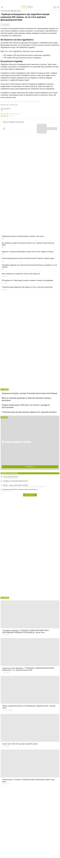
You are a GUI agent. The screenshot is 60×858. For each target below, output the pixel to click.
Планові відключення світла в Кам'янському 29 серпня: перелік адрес (28, 258)
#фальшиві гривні (5, 104)
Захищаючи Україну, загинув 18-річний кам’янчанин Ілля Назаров (29, 393)
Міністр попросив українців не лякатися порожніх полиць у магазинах (26, 399)
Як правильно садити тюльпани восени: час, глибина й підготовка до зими (28, 244)
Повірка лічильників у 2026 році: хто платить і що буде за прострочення (26, 406)
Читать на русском (5, 24)
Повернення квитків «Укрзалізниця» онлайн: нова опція (23, 236)
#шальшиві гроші (14, 104)
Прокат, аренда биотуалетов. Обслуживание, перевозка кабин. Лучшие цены (28, 707)
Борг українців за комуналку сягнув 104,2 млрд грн (21, 274)
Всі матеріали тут (30, 466)
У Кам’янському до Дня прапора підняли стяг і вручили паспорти (29, 412)
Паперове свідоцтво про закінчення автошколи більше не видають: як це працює (29, 266)
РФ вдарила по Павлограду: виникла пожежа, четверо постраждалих (27, 280)
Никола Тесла (7, 108)
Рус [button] (55, 7)
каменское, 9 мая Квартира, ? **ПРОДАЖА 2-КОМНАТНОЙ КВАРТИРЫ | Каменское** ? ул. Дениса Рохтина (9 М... (28, 669)
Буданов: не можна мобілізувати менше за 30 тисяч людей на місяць (27, 252)
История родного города (16, 442)
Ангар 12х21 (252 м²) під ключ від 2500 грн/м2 (19, 744)
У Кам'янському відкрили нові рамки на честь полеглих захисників (27, 287)
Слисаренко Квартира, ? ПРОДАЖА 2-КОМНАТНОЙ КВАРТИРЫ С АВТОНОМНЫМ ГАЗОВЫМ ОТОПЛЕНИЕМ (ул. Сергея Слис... (25, 631)
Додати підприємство (30, 495)
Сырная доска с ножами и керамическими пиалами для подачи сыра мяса (28, 780)
